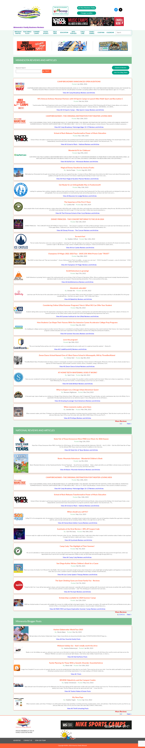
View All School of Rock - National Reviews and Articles (80, 144)
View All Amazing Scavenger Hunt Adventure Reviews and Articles (77, 401)
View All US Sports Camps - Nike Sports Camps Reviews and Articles (80, 110)
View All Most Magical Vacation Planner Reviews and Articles (77, 179)
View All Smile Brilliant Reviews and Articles (77, 384)
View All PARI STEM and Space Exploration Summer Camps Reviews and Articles (77, 609)
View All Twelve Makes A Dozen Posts (78, 691)
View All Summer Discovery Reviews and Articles (77, 333)
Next (128, 423)
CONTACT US (28, 740)
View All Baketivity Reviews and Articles (78, 299)
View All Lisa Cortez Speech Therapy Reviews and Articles (77, 574)
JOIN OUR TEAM (40, 740)
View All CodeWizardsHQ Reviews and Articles (70, 349)
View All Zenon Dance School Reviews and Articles (77, 366)
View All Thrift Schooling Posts (77, 708)
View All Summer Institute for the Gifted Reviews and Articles (77, 316)
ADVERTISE (17, 740)
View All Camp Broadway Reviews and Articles (79, 93)
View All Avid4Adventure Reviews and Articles (77, 282)
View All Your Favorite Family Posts (68, 639)
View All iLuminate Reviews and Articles (78, 540)
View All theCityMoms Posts (77, 657)
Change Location (86, 13)
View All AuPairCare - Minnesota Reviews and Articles (79, 161)
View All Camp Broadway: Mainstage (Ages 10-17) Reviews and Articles (79, 127)
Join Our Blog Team (120, 72)
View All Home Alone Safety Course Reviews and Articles (77, 523)
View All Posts (76, 674)
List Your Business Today (86, 8)
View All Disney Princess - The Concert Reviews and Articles (77, 230)
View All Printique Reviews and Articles (77, 418)
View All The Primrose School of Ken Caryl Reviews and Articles (78, 213)
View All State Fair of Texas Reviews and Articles (81, 450)
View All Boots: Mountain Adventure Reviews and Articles (80, 469)
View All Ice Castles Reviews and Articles (80, 247)
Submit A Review (120, 67)
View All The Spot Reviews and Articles (77, 592)
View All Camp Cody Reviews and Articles (77, 557)
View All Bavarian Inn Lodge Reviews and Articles (80, 196)
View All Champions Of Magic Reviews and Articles (79, 265)
